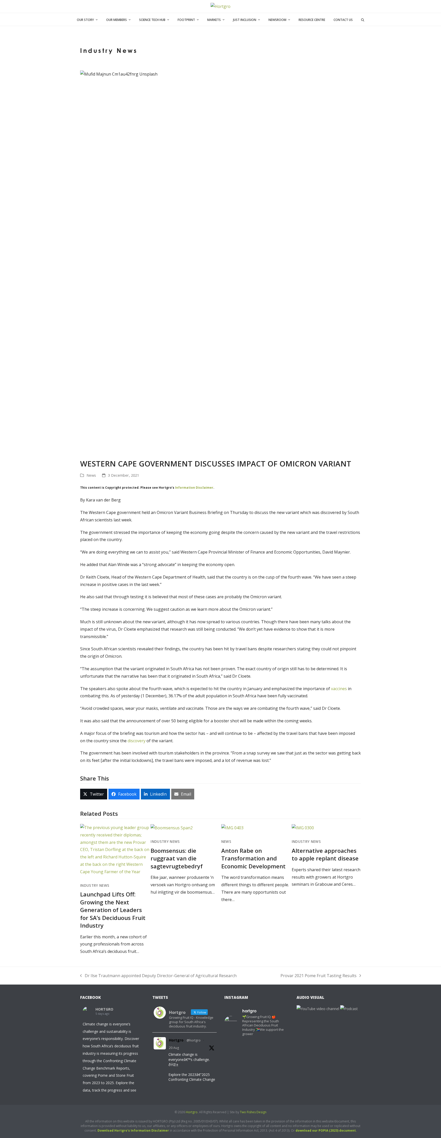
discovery (136, 741)
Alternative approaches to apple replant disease (325, 854)
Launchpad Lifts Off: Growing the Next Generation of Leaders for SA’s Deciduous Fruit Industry (112, 909)
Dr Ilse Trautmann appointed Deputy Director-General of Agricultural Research (158, 976)
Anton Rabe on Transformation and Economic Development (253, 858)
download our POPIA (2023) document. (326, 1130)
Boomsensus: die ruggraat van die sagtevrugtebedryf (177, 858)
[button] (363, 19)
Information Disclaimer (194, 487)
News (91, 475)
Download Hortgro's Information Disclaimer (133, 1130)
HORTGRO (104, 1009)
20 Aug (174, 1048)
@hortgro (194, 1040)
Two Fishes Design (253, 1112)
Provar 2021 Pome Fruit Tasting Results (318, 976)
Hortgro (176, 1040)
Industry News (94, 885)
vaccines (339, 688)
